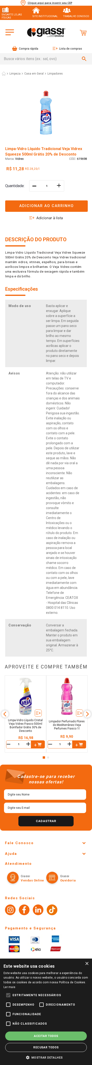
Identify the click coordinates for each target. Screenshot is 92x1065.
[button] (46, 203)
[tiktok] (52, 910)
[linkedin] (38, 910)
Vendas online (32, 880)
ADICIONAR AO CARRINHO (46, 206)
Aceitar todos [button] (46, 1036)
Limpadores (55, 73)
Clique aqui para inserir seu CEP (50, 3)
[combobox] (46, 59)
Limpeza (15, 73)
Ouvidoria (68, 880)
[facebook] (24, 910)
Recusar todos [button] (46, 1047)
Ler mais (9, 987)
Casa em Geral (34, 73)
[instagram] (10, 910)
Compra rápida (28, 48)
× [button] (86, 964)
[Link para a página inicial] (4, 73)
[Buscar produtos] (85, 59)
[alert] (46, 1012)
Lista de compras (70, 48)
